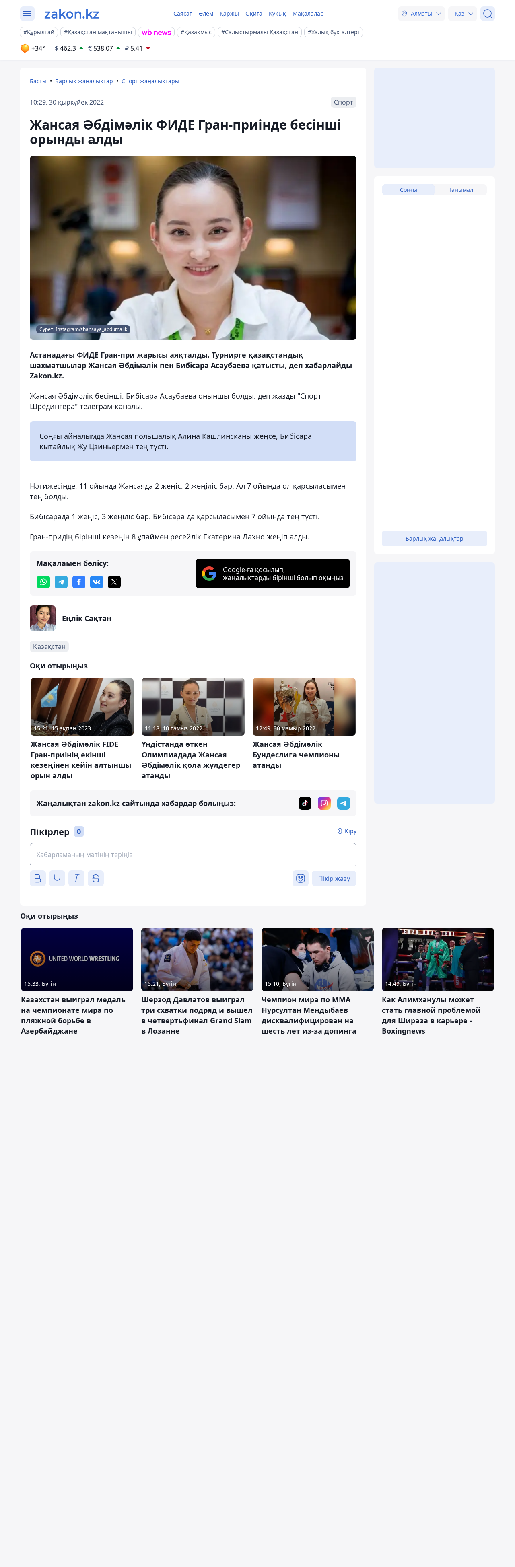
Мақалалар (308, 13)
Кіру (350, 831)
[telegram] (61, 582)
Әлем (206, 13)
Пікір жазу (334, 878)
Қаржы (229, 13)
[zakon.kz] (71, 14)
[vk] (96, 582)
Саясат (182, 13)
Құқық (277, 13)
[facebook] (79, 582)
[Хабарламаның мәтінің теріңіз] (193, 854)
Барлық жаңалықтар (84, 81)
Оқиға (253, 13)
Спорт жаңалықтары (150, 81)
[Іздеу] (487, 13)
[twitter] (114, 582)
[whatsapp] (43, 582)
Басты (38, 81)
